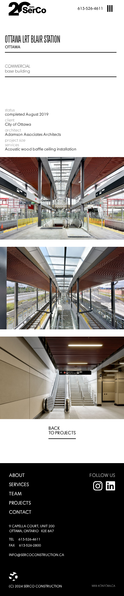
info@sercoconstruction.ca (36, 555)
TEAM (15, 494)
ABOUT (17, 475)
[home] (30, 9)
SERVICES (19, 484)
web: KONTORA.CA (103, 585)
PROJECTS (20, 503)
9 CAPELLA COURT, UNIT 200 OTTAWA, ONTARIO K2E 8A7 (32, 529)
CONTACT (20, 512)
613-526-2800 (30, 545)
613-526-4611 (90, 9)
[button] (109, 8)
